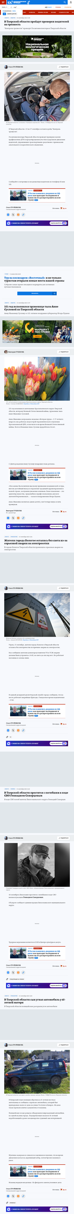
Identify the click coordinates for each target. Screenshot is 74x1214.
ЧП (10, 737)
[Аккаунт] (71, 2)
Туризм (6, 274)
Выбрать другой (11, 13)
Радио (50, 7)
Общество (13, 17)
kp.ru (64, 208)
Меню (3, 2)
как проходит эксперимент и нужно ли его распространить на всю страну (44, 196)
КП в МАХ (53, 12)
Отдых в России (64, 12)
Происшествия (14, 536)
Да (4, 13)
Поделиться (64, 67)
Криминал (12, 1202)
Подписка (67, 7)
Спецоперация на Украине (17, 979)
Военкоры (32, 12)
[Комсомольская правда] (17, 2)
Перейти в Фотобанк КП (31, 404)
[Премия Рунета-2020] (28, 2)
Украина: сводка (43, 12)
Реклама (58, 7)
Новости (7, 17)
